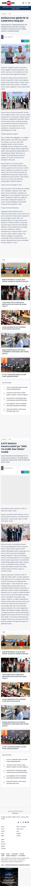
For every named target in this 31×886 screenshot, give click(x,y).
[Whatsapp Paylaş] (28, 41)
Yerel (9, 14)
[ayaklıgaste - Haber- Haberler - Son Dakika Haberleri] (8, 3)
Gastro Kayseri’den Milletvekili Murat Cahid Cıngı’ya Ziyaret (15, 8)
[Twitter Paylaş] (25, 41)
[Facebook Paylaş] (22, 41)
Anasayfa (4, 14)
